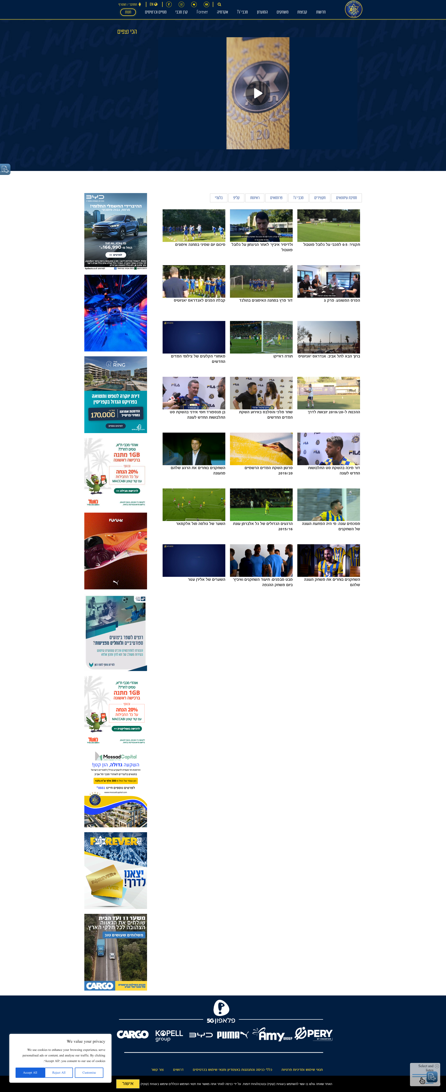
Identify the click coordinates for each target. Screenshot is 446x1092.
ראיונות (254, 198)
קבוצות (302, 12)
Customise (89, 1072)
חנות (128, 12)
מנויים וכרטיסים (156, 12)
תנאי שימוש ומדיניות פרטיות (302, 1070)
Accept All (30, 1072)
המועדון (262, 12)
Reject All (59, 1072)
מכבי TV (242, 12)
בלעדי (219, 198)
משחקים (283, 12)
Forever (202, 12)
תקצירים (319, 198)
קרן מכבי (181, 12)
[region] (60, 1058)
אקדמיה (222, 12)
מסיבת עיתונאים (346, 198)
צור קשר (157, 1070)
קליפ (236, 198)
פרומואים (276, 198)
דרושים (178, 1070)
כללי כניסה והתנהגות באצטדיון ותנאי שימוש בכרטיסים (232, 1070)
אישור (128, 1083)
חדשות (321, 12)
